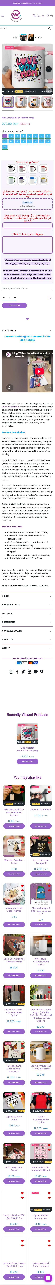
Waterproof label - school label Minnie (41, 1168)
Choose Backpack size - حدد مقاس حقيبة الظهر (41, 911)
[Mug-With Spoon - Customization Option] (14, 995)
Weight (6, 648)
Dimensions (8, 622)
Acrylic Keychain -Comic (14, 1168)
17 (5, 146)
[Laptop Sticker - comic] (14, 1102)
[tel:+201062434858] (39, 15)
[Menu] (3, 16)
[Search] (49, 28)
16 (48, 141)
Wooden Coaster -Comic (14, 861)
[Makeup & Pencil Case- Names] (14, 894)
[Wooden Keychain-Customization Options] (14, 795)
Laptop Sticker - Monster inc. (41, 1216)
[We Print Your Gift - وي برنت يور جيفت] (16, 15)
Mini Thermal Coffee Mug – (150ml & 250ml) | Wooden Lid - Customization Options (41, 1015)
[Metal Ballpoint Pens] (41, 795)
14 (36, 141)
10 (11, 141)
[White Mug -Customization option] (41, 944)
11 (17, 141)
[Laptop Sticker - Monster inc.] (41, 1201)
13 (29, 141)
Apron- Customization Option (41, 1119)
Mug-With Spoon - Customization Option (14, 1012)
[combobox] (26, 28)
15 (42, 141)
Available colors (12, 630)
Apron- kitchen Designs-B (41, 861)
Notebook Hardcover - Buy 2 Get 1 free (14, 1264)
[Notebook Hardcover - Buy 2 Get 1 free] (14, 1249)
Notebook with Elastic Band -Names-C (14, 1068)
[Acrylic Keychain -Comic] (14, 1153)
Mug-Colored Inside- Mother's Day (27, 749)
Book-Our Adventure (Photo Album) (14, 960)
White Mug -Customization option (41, 961)
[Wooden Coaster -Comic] (14, 846)
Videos (6, 596)
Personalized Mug (10, 406)
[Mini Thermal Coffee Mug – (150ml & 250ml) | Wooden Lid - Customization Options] (41, 995)
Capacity (7, 639)
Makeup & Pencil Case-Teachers (41, 1264)
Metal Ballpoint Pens (41, 809)
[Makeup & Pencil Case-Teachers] (41, 1249)
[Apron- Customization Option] (41, 1102)
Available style (11, 604)
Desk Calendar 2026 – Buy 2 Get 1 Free (14, 1216)
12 (23, 141)
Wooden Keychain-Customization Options (14, 812)
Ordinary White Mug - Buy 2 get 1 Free (41, 1067)
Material (7, 613)
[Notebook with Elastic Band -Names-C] (14, 1052)
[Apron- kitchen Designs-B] (41, 846)
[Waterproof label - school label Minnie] (41, 1153)
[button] (34, 15)
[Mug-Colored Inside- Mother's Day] (27, 733)
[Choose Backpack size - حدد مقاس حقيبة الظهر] (41, 894)
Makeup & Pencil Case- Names (14, 909)
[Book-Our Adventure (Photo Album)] (14, 944)
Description (9, 330)
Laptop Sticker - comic (14, 1118)
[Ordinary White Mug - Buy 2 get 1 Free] (41, 1052)
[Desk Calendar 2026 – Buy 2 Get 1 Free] (14, 1201)
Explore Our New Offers (34, 3)
